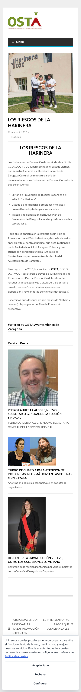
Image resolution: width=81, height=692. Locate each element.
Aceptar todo (40, 665)
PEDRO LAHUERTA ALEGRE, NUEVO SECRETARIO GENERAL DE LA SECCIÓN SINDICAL (35, 413)
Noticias (16, 136)
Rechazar (40, 674)
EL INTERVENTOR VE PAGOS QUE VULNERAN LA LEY (56, 624)
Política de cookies (16, 656)
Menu (20, 41)
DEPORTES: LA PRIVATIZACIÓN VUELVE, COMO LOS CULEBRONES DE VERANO (35, 559)
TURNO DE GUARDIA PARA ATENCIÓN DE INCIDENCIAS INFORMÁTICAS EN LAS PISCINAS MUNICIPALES (40, 473)
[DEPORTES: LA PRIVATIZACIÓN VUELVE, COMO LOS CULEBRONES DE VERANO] (40, 525)
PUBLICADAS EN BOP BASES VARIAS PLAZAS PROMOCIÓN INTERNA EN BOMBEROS (25, 628)
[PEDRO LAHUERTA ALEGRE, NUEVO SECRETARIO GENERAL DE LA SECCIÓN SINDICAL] (40, 377)
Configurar (41, 683)
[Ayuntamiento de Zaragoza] (40, 22)
